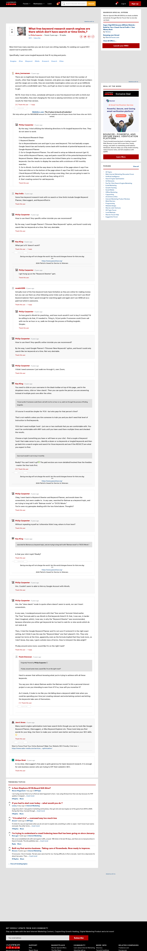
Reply (14, 844)
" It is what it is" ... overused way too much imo (34, 818)
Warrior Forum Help (112, 215)
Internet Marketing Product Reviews (118, 199)
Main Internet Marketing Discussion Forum (120, 174)
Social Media (110, 190)
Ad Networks (110, 181)
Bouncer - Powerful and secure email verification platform (120, 136)
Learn (50, 4)
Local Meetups (110, 212)
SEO (30, 38)
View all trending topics (17, 864)
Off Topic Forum (111, 210)
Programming (110, 203)
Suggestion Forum (112, 217)
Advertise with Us (89, 21)
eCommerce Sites (111, 197)
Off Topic (37, 791)
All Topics (109, 172)
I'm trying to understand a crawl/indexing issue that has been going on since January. (53, 833)
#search (54, 61)
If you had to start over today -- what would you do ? (37, 803)
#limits (37, 61)
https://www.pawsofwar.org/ (52, 261)
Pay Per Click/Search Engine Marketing (119, 183)
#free (21, 61)
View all (136, 166)
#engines (13, 61)
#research (45, 61)
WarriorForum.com (112, 37)
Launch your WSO (121, 45)
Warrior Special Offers (58, 948)
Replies (15, 799)
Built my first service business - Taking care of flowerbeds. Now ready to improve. (51, 848)
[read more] (30, 796)
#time (61, 61)
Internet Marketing (33, 806)
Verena (107, 32)
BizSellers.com (38, 112)
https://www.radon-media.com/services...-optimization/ (32, 748)
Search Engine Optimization (115, 179)
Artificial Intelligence (112, 176)
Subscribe (37, 38)
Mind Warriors (110, 201)
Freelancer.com (124, 948)
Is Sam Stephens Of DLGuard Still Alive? (31, 788)
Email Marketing (111, 185)
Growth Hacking (111, 188)
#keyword (28, 61)
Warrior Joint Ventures (113, 208)
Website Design (111, 206)
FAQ (30, 948)
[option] (121, 125)
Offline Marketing (111, 192)
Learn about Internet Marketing (84, 948)
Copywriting (110, 194)
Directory (99, 948)
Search (91, 3)
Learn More (121, 157)
